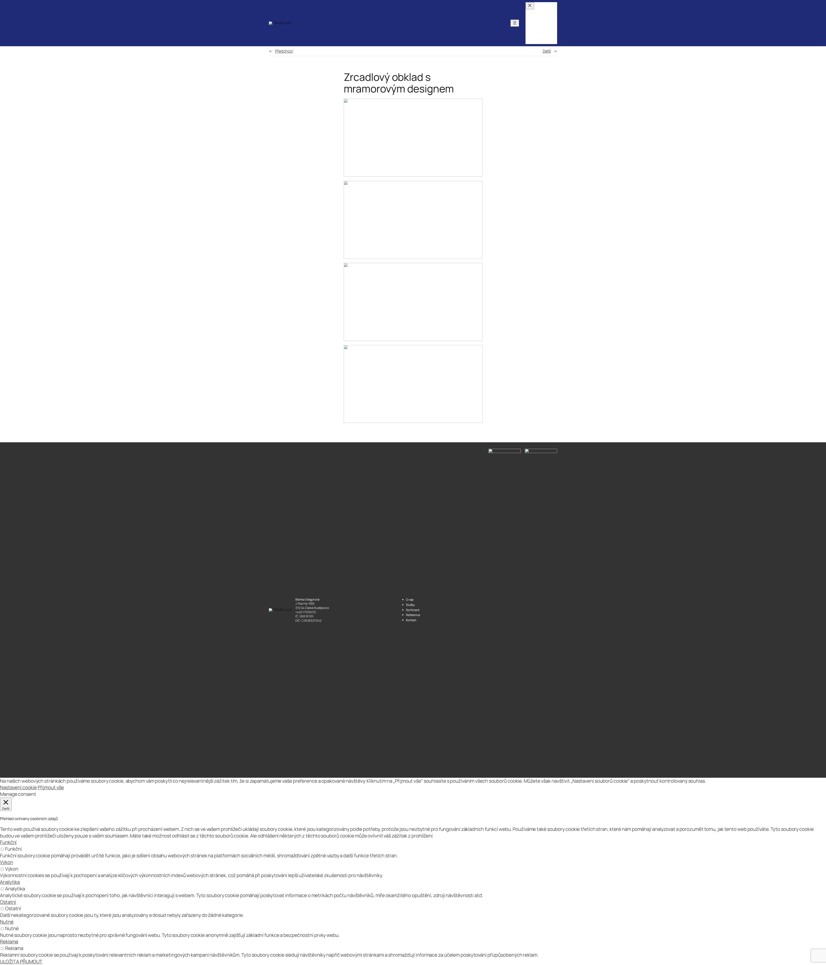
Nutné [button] (7, 922)
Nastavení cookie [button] (18, 787)
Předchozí (284, 51)
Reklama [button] (9, 941)
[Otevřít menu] (514, 23)
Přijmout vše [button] (51, 787)
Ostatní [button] (8, 902)
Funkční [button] (8, 842)
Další (547, 51)
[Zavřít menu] (529, 5)
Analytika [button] (10, 882)
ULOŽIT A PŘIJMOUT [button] (21, 961)
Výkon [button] (6, 862)
